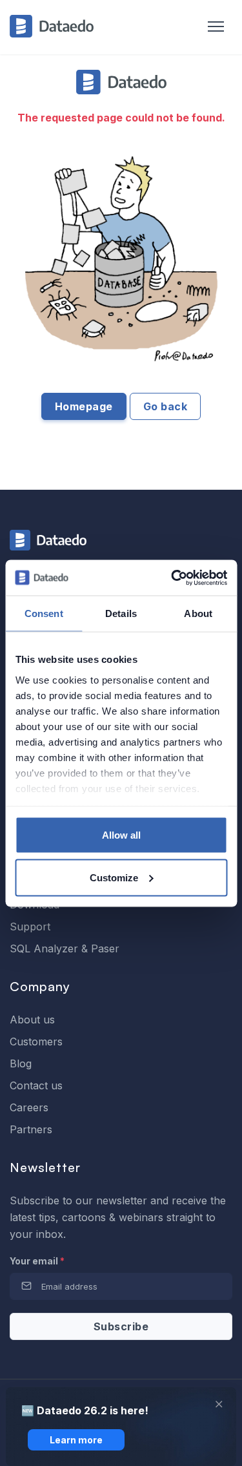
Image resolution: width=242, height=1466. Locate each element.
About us (32, 1019)
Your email (37, 1260)
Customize (114, 877)
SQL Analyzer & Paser (64, 948)
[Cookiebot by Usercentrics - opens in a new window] (172, 577)
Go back (165, 406)
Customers (36, 1041)
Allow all (121, 835)
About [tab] (198, 613)
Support (30, 926)
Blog (21, 1063)
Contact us (36, 1085)
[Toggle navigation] (209, 27)
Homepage (84, 406)
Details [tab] (121, 613)
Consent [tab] (44, 613)
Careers (29, 1107)
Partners (31, 1129)
